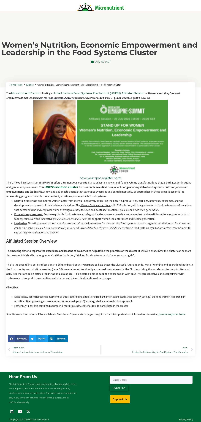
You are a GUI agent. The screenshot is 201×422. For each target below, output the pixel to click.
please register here (172, 314)
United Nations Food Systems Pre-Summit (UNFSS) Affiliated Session (98, 93)
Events (30, 84)
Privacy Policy (186, 419)
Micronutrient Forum (25, 93)
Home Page (15, 84)
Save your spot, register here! (100, 178)
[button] (18, 338)
